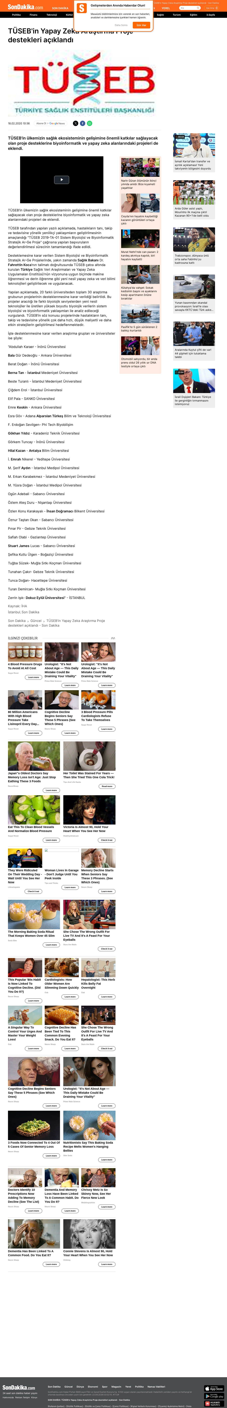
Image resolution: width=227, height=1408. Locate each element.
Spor (105, 1386)
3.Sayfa (210, 14)
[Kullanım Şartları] (56, 1406)
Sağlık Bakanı (88, 260)
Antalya (35, 451)
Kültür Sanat (73, 14)
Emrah (16, 459)
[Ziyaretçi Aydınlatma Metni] (171, 1406)
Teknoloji (52, 14)
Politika (16, 14)
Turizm (177, 14)
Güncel (68, 1386)
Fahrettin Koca (19, 265)
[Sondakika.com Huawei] (214, 1404)
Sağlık (160, 14)
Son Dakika (54, 1386)
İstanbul (33, 373)
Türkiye (27, 270)
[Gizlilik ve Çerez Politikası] (98, 1406)
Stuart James (18, 546)
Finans (33, 14)
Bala (11, 355)
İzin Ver (141, 25)
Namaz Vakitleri (156, 1386)
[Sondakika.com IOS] (214, 1388)
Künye (34, 1397)
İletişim (26, 1397)
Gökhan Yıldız (19, 433)
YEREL (166, 8)
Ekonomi (93, 1386)
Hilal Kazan (16, 451)
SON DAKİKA (60, 8)
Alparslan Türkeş (49, 416)
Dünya (80, 1386)
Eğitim (193, 14)
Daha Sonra (121, 25)
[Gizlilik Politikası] (74, 1406)
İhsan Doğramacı (60, 511)
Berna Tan (16, 373)
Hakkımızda (8, 1397)
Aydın (25, 468)
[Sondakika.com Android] (214, 1396)
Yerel (128, 1386)
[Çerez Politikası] (120, 1406)
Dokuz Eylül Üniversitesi (45, 598)
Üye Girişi (210, 8)
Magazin (116, 1386)
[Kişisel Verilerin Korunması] (143, 1406)
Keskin (22, 407)
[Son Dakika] (25, 7)
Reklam (18, 1397)
